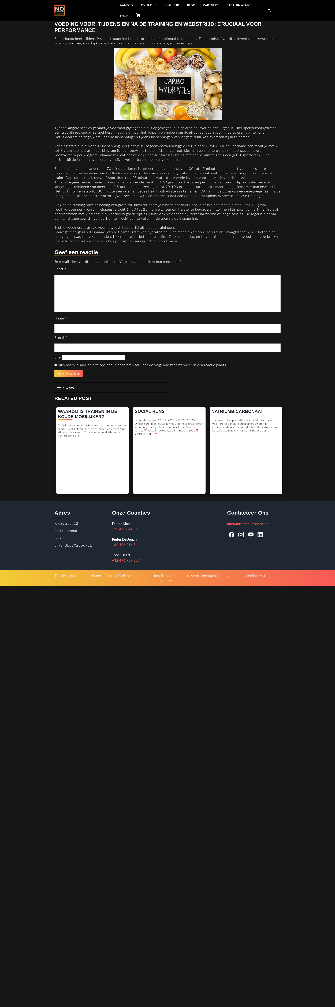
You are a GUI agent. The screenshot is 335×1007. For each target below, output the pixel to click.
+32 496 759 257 (126, 560)
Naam (60, 318)
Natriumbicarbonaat (237, 411)
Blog (191, 5)
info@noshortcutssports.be (247, 524)
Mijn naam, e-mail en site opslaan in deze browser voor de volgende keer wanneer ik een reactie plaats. (142, 365)
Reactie (61, 269)
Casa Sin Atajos (239, 5)
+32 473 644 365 (126, 529)
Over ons (149, 5)
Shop (124, 15)
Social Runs (150, 411)
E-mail (61, 337)
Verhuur (172, 5)
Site (57, 357)
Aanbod (126, 5)
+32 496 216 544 (126, 545)
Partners (211, 5)
